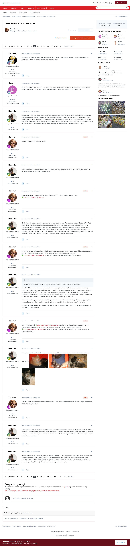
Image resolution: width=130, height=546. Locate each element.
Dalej (56, 46)
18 (37, 46)
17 (34, 46)
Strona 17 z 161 (68, 46)
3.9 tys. (13, 99)
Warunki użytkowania (30, 543)
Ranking (52, 8)
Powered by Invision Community (65, 535)
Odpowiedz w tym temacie (82, 38)
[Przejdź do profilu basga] (115, 43)
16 (31, 46)
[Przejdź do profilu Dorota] (115, 36)
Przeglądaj (30, 8)
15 (27, 46)
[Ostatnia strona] (60, 46)
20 (44, 46)
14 (24, 46)
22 (51, 46)
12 (17, 46)
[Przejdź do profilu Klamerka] (12, 117)
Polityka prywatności (57, 531)
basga (120, 41)
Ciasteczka (75, 531)
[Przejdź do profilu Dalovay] (7, 30)
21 (48, 46)
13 (21, 46)
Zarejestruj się (121, 3)
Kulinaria (13, 8)
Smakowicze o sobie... (30, 31)
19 (41, 46)
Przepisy (5, 8)
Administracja (23, 12)
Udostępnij (72, 30)
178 (13, 153)
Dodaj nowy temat (60, 38)
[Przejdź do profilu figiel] (99, 43)
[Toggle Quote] (24, 280)
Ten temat (119, 8)
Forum (22, 8)
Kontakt (68, 531)
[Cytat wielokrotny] (23, 75)
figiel (104, 41)
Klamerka (12, 111)
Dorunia (12, 83)
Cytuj (27, 75)
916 (13, 70)
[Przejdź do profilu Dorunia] (12, 89)
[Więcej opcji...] (91, 53)
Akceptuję (121, 542)
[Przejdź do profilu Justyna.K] (12, 60)
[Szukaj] (127, 7)
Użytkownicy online (35, 12)
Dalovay (17, 29)
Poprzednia (11, 46)
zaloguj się (65, 487)
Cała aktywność (42, 8)
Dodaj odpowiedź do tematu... (24, 498)
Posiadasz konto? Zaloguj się (102, 3)
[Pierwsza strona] (5, 46)
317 (13, 127)
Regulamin (13, 12)
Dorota (120, 35)
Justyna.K (12, 53)
